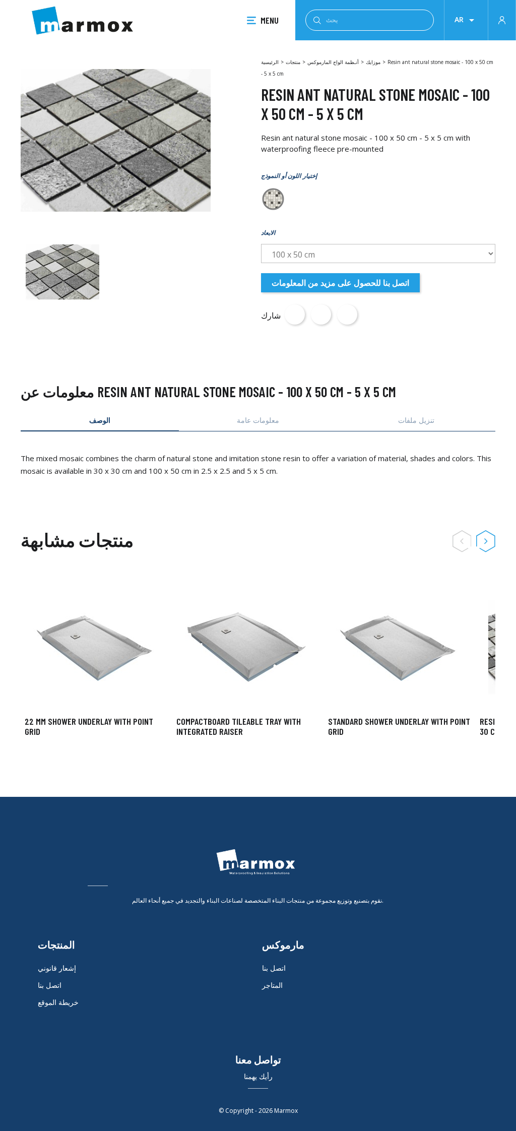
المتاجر (272, 985)
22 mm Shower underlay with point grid (89, 726)
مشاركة (295, 314)
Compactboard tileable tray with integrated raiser (238, 726)
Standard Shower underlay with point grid (399, 726)
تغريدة (321, 314)
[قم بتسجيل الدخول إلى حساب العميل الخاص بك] (501, 19)
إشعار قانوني (57, 968)
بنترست (347, 314)
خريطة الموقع (58, 1002)
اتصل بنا (49, 985)
